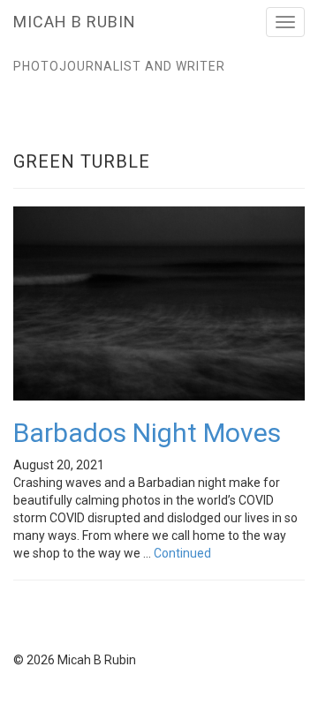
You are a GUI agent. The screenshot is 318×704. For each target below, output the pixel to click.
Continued (182, 553)
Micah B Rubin (74, 21)
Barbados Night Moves (147, 432)
